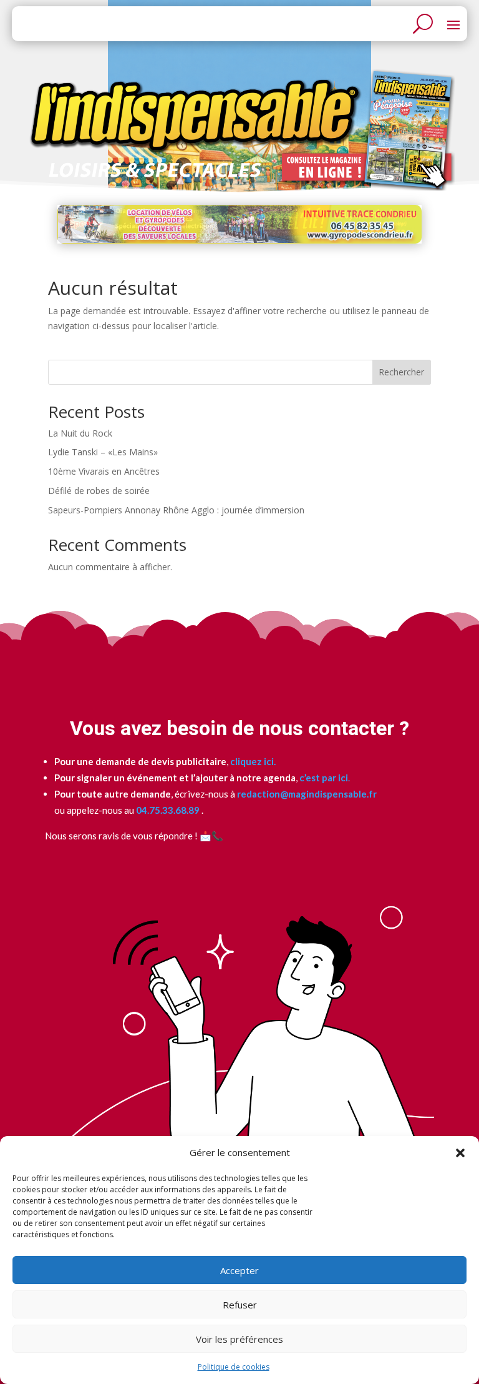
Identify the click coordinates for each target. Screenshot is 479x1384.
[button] (460, 1153)
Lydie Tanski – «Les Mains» (103, 452)
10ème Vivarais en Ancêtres (104, 471)
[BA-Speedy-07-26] (239, 240)
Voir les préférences (239, 1339)
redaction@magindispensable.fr (307, 793)
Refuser (240, 1304)
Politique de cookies (233, 1367)
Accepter (239, 1270)
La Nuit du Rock (80, 433)
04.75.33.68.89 (167, 810)
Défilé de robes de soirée (99, 491)
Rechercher (401, 372)
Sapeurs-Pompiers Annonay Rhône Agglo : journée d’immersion (176, 510)
